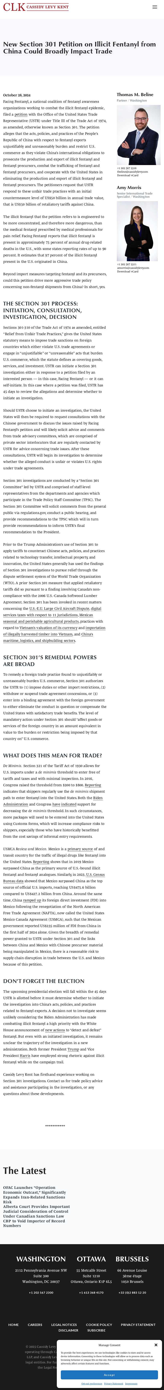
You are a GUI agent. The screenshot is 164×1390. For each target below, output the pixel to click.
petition (21, 114)
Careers (35, 1324)
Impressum (131, 1383)
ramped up (32, 900)
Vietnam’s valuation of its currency (48, 628)
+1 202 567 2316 (126, 168)
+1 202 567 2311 (126, 264)
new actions (55, 1030)
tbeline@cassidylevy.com (132, 171)
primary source (80, 849)
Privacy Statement (113, 1383)
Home (13, 1324)
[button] (156, 1345)
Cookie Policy (99, 1324)
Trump (73, 1049)
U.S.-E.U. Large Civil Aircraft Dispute (59, 609)
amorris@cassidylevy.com (133, 267)
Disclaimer (68, 1330)
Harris (25, 1056)
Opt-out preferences (91, 1383)
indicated (68, 804)
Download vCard (127, 175)
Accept (109, 1375)
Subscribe (96, 1330)
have (56, 804)
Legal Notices (64, 1324)
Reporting (93, 785)
